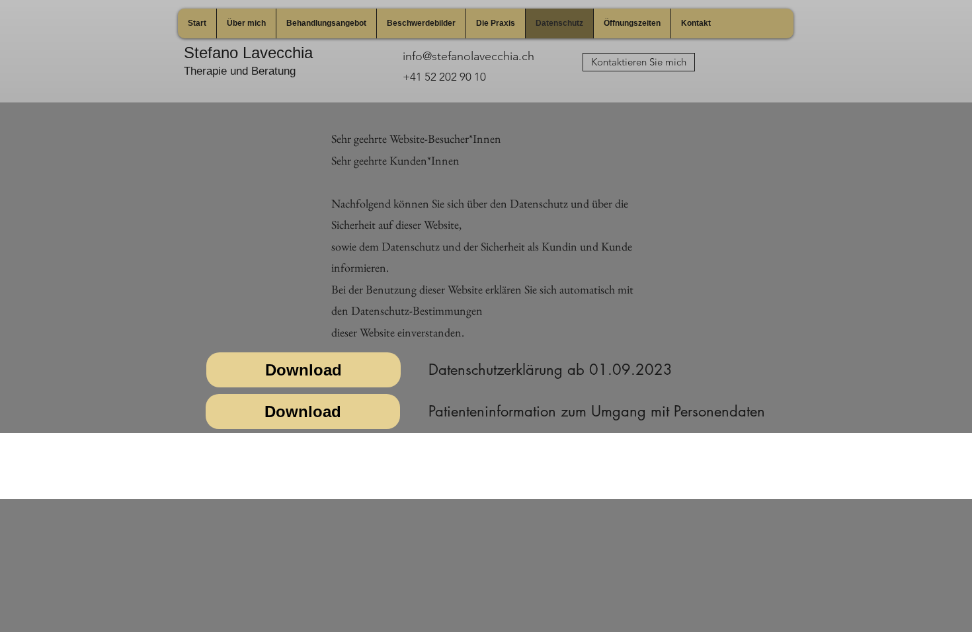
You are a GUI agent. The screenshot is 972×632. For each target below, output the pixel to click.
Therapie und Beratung (240, 71)
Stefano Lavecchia (248, 52)
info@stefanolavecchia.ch (468, 56)
